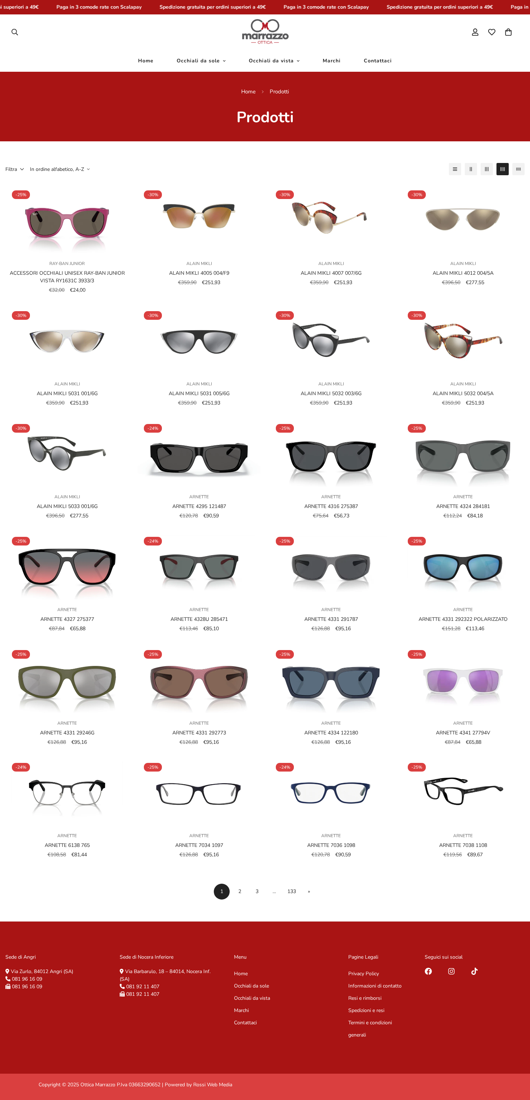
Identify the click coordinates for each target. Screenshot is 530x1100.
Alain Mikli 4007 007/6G (331, 273)
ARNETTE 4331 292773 (199, 732)
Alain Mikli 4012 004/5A (463, 273)
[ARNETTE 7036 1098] (331, 791)
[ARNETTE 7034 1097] (199, 791)
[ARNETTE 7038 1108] (463, 791)
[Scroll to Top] (516, 1060)
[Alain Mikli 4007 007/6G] (331, 218)
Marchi (332, 60)
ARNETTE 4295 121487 (199, 506)
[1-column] (455, 169)
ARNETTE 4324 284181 (463, 506)
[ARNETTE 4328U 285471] (199, 565)
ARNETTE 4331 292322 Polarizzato (463, 619)
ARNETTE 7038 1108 (463, 845)
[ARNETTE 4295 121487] (199, 452)
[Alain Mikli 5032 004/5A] (463, 339)
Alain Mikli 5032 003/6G (331, 393)
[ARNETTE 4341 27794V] (463, 678)
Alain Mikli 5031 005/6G (199, 393)
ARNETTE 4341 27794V (463, 732)
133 (291, 891)
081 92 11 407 (142, 986)
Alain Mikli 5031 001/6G (67, 393)
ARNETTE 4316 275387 (331, 506)
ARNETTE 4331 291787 (331, 619)
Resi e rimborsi (364, 998)
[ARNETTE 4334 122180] (331, 678)
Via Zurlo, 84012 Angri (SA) (42, 971)
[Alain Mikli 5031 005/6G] (199, 339)
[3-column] (487, 169)
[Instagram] (451, 971)
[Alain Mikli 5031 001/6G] (67, 339)
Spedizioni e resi (366, 1010)
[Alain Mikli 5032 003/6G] (331, 339)
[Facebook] (428, 971)
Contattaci (378, 60)
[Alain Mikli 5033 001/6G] (67, 452)
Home (146, 60)
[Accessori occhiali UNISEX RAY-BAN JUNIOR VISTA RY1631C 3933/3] (67, 218)
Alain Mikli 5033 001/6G (67, 506)
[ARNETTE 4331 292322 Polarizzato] (463, 565)
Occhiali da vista (271, 60)
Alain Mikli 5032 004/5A (463, 393)
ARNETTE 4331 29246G (67, 732)
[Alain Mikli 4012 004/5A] (463, 218)
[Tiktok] (474, 971)
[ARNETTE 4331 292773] (199, 678)
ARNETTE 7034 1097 (199, 845)
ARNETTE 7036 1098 (331, 845)
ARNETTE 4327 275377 (67, 619)
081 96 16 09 (27, 979)
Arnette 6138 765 (67, 845)
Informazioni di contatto (375, 985)
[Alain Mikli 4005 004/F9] (199, 218)
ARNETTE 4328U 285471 (199, 619)
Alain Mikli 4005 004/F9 (199, 273)
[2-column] (471, 169)
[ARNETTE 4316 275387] (331, 452)
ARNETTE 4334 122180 (331, 732)
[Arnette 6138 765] (67, 791)
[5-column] (518, 169)
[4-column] (502, 169)
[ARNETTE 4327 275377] (67, 565)
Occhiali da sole (198, 60)
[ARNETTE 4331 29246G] (67, 678)
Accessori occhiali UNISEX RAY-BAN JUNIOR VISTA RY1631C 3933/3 (67, 277)
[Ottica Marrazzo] (265, 32)
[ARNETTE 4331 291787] (331, 565)
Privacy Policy (363, 973)
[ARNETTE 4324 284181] (463, 452)
